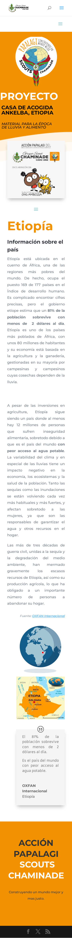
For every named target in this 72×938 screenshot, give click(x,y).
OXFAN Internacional (48, 616)
